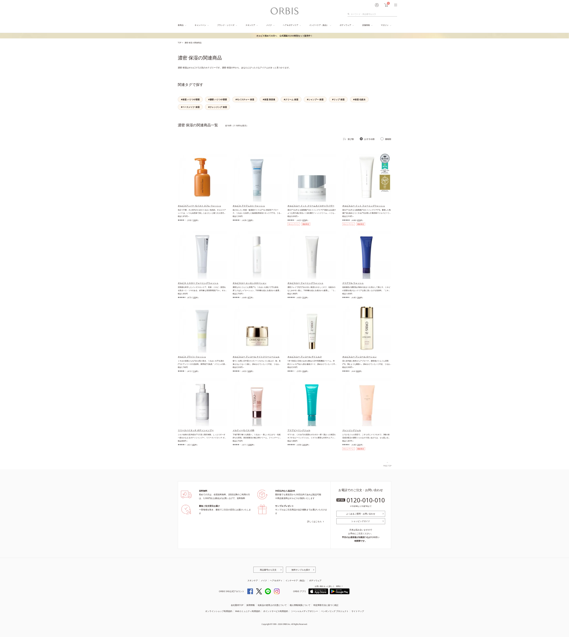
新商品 (181, 25)
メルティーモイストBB (243, 430)
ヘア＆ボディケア (290, 25)
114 (194, 371)
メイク (269, 25)
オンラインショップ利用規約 (218, 611)
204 (304, 371)
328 (249, 371)
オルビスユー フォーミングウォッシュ (305, 283)
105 (194, 297)
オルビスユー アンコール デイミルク (304, 356)
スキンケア (250, 25)
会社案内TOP (237, 605)
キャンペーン (200, 25)
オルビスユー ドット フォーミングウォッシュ (363, 205)
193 (194, 220)
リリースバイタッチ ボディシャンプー (196, 430)
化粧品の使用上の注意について (272, 605)
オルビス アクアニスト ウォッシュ (249, 205)
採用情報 (250, 605)
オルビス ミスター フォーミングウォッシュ (198, 283)
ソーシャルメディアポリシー (304, 611)
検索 (349, 14)
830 (357, 371)
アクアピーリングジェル (298, 430)
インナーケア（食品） (319, 25)
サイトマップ (357, 611)
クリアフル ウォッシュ (353, 283)
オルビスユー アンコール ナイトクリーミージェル (256, 356)
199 (249, 220)
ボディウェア (345, 25)
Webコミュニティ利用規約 (247, 611)
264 (358, 297)
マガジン (385, 25)
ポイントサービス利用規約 (275, 611)
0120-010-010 (366, 500)
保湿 (191, 42)
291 (358, 444)
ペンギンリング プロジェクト (335, 611)
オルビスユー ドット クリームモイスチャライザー (310, 205)
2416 (304, 444)
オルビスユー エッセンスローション (249, 283)
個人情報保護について (300, 605)
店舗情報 (366, 25)
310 (304, 297)
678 (304, 220)
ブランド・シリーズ (225, 25)
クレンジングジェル (351, 430)
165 (193, 444)
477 (249, 297)
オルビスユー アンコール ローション (359, 356)
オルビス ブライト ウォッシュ (192, 356)
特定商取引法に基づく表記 (325, 605)
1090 (250, 444)
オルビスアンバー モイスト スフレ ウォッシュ (199, 205)
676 (358, 220)
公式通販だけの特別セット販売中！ (284, 35)
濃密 (187, 42)
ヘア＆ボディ (276, 580)
